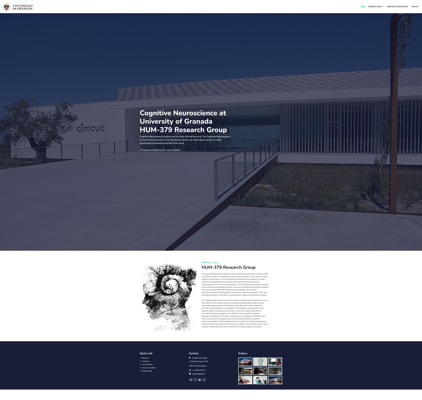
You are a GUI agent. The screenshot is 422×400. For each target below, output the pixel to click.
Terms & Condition (149, 368)
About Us (145, 358)
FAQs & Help (147, 371)
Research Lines (374, 6)
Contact (415, 6)
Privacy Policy (147, 364)
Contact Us (146, 361)
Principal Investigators (397, 6)
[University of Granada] (17, 7)
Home (363, 6)
